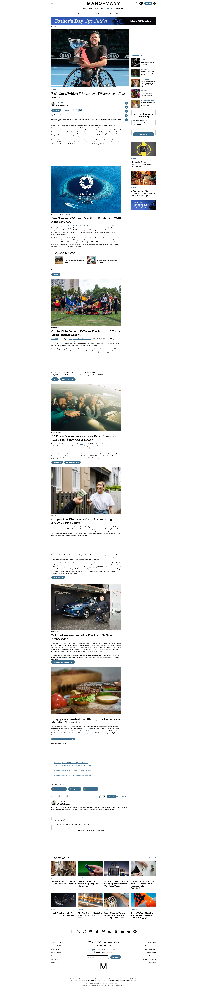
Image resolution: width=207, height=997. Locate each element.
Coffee (53, 533)
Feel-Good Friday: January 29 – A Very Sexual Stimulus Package (73, 775)
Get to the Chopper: (142, 164)
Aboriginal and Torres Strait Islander (80, 339)
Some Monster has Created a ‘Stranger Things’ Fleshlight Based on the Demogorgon (79, 730)
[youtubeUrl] (90, 931)
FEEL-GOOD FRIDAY (73, 796)
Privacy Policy (151, 952)
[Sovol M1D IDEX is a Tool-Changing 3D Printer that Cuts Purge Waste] (116, 868)
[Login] (154, 3)
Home (52, 26)
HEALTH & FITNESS (145, 79)
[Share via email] (126, 119)
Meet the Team (55, 949)
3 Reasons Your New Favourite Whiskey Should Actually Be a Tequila (143, 193)
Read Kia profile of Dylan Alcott (63, 662)
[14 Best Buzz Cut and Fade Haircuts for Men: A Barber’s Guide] (135, 104)
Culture (109, 8)
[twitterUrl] (78, 931)
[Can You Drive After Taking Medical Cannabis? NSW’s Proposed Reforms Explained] (143, 868)
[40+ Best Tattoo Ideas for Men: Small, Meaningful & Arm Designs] (135, 62)
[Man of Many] (103, 966)
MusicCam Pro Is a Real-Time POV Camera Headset (63, 914)
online (66, 458)
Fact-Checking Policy (149, 949)
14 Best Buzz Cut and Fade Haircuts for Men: (148, 104)
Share (57, 110)
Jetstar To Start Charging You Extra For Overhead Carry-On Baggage (142, 915)
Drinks (103, 14)
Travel (127, 14)
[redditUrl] (128, 931)
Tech (90, 8)
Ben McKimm (62, 103)
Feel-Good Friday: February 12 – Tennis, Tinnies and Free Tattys (72, 770)
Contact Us (54, 959)
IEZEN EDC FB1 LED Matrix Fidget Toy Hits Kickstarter (88, 883)
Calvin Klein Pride (67, 379)
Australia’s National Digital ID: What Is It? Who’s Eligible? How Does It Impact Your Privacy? (107, 260)
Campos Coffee (58, 577)
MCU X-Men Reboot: (146, 93)
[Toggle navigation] (52, 3)
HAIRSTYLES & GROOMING (147, 100)
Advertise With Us (56, 946)
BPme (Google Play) (72, 462)
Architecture (88, 14)
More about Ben (54, 812)
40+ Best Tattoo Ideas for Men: (148, 62)
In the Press (54, 956)
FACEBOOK (63, 796)
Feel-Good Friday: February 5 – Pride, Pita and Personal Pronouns (73, 773)
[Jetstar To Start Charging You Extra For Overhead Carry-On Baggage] (143, 900)
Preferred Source (91, 789)
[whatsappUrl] (109, 931)
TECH (107, 878)
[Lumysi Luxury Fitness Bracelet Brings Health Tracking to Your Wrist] (116, 900)
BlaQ (76, 341)
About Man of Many (125, 812)
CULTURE (54, 89)
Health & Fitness (118, 14)
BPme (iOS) (57, 462)
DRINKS (134, 187)
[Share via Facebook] (127, 74)
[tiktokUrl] (97, 931)
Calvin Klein (54, 339)
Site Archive (152, 962)
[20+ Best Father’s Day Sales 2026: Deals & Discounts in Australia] (90, 900)
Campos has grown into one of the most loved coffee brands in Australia (86, 563)
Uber (81, 444)
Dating (97, 14)
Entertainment (119, 8)
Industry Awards (56, 952)
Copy (68, 110)
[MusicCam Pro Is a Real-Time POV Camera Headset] (63, 900)
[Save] (76, 110)
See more (151, 858)
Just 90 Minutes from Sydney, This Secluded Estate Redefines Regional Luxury (74, 260)
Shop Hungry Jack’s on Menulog (63, 739)
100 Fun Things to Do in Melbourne (64, 768)
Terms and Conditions (149, 956)
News (84, 8)
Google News (76, 789)
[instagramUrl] (84, 931)
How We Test (55, 962)
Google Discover (60, 789)
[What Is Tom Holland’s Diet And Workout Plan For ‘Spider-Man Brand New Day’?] (135, 83)
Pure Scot (79, 238)
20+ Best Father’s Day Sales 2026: (90, 915)
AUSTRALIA (55, 796)
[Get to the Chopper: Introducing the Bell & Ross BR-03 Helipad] (143, 149)
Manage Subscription (149, 959)
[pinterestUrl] (135, 931)
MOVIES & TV (144, 69)
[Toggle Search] (137, 3)
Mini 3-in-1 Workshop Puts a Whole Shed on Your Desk (63, 882)
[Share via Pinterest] (127, 81)
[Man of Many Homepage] (103, 3)
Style (96, 8)
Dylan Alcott (115, 142)
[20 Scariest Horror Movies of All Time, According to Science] (135, 73)
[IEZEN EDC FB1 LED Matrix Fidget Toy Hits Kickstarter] (90, 868)
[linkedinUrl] (122, 931)
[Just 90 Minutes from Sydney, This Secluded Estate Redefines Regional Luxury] (59, 261)
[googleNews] (116, 931)
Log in (71, 824)
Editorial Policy (151, 942)
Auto (102, 8)
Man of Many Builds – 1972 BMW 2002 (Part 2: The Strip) (71, 763)
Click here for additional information (129, 980)
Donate (55, 274)
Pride (109, 373)
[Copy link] (127, 85)
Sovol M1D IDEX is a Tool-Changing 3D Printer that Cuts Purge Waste (116, 883)
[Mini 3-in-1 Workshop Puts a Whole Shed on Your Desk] (63, 868)
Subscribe (148, 3)
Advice (80, 14)
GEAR (54, 878)
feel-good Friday (76, 140)
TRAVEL (133, 909)
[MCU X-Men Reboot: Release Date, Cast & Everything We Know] (135, 93)
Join (76, 824)
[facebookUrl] (72, 931)
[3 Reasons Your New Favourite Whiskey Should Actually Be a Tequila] (143, 178)
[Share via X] (127, 78)
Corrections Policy (150, 946)
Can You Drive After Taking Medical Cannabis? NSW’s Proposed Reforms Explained (143, 884)
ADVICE (143, 59)
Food (109, 14)
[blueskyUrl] (103, 931)
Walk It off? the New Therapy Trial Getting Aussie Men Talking (72, 765)
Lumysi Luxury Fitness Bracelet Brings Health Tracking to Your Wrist (114, 915)
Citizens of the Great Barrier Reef (77, 226)
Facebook (54, 128)
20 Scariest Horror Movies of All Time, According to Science (148, 73)
